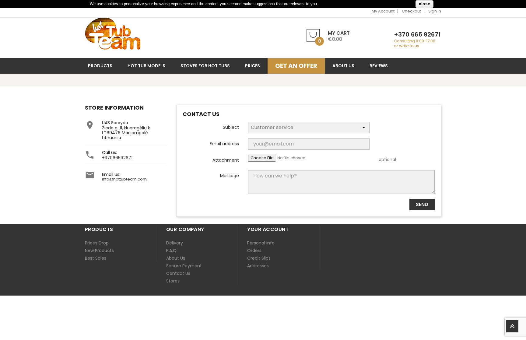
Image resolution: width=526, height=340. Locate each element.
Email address (224, 143)
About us (175, 258)
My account (383, 11)
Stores (173, 281)
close (424, 3)
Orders (254, 250)
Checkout (411, 11)
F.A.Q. (171, 250)
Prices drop (97, 243)
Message (229, 175)
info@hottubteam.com (124, 179)
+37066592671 (117, 158)
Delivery (174, 243)
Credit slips (259, 258)
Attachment (225, 160)
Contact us (178, 273)
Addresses (258, 266)
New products (99, 250)
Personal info (261, 243)
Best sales (95, 258)
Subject (231, 127)
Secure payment (184, 266)
